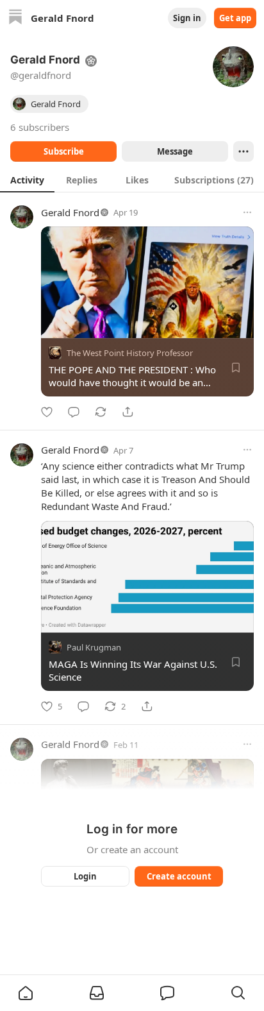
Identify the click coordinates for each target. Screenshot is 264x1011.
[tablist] (132, 179)
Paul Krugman (94, 647)
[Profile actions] (243, 151)
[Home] (15, 18)
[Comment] (74, 412)
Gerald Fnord (70, 212)
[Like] (47, 412)
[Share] (127, 412)
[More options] (247, 212)
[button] (25, 993)
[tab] (27, 179)
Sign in (187, 18)
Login (85, 876)
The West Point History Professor (130, 353)
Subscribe (64, 151)
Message (175, 151)
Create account (179, 876)
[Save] (236, 367)
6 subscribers (39, 127)
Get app (235, 18)
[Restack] (100, 412)
